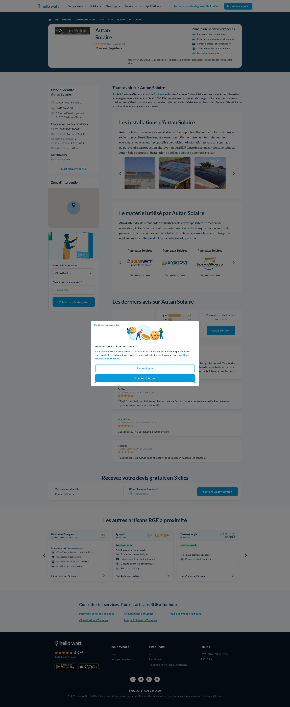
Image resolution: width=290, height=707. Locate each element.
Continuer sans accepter (106, 325)
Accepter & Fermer (145, 378)
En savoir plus (145, 368)
